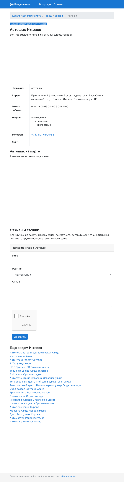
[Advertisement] (62, 60)
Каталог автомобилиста (26, 15)
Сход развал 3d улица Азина (27, 388)
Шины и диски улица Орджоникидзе (32, 403)
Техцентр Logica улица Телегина (29, 370)
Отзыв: (16, 281)
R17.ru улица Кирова (22, 363)
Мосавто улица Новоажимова (28, 410)
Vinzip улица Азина (21, 356)
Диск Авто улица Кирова (25, 414)
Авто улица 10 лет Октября (26, 359)
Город (48, 15)
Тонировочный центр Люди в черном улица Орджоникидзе (45, 385)
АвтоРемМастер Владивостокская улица (34, 352)
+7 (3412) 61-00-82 (42, 134)
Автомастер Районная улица (27, 417)
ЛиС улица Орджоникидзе (25, 374)
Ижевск (59, 15)
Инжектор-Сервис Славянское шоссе (32, 399)
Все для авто (22, 4)
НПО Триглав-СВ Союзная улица (29, 367)
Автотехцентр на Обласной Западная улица (36, 377)
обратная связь (69, 476)
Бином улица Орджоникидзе (27, 396)
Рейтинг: (17, 268)
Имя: (15, 255)
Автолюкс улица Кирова (24, 406)
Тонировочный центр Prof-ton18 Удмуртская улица (40, 381)
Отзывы (58, 4)
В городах (45, 4)
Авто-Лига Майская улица (25, 421)
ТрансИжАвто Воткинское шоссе (30, 392)
